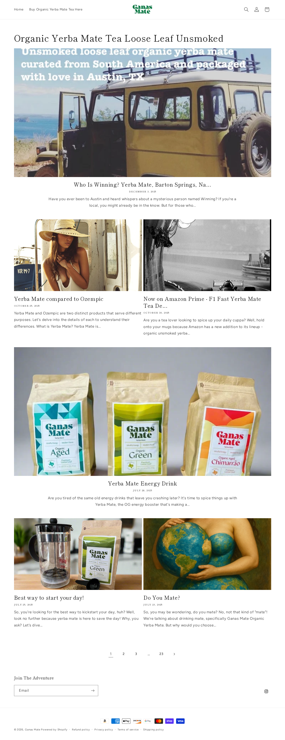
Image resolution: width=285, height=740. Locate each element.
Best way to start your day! (49, 597)
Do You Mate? (161, 597)
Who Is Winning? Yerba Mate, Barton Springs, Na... (142, 184)
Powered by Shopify (54, 729)
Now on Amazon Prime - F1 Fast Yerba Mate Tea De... (202, 302)
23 (161, 654)
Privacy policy (103, 729)
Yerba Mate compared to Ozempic (59, 298)
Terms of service (128, 729)
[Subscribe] (93, 690)
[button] (246, 9)
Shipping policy (153, 729)
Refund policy (81, 729)
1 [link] (111, 654)
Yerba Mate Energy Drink (142, 483)
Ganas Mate (33, 729)
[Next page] (174, 654)
